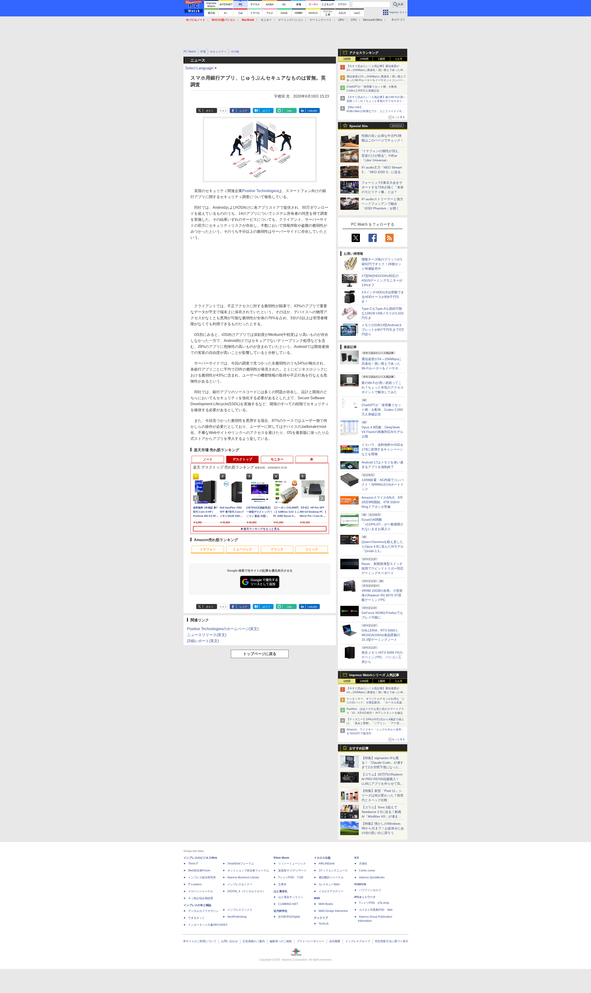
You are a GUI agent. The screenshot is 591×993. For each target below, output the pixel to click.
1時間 (346, 59)
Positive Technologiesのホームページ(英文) (223, 629)
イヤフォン (208, 549)
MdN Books (326, 904)
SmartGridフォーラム (240, 863)
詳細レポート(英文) (203, 641)
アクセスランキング (363, 53)
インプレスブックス (239, 909)
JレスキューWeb (329, 884)
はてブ (266, 110)
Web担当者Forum (199, 870)
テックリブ (321, 917)
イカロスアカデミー (331, 891)
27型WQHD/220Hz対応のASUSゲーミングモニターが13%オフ (382, 280)
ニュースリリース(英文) (206, 635)
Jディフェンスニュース (333, 870)
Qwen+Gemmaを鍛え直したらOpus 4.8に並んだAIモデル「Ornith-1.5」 (383, 546)
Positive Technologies (260, 191)
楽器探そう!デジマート (292, 870)
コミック (311, 549)
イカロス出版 (322, 857)
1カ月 (398, 59)
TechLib (324, 923)
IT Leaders (195, 884)
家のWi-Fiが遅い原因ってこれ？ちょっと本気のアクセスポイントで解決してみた (383, 387)
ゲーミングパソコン (290, 19)
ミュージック (242, 549)
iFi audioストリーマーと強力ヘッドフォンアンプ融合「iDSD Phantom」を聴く (382, 203)
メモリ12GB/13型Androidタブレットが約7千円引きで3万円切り (383, 329)
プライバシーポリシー (310, 941)
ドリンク (277, 549)
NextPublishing (237, 916)
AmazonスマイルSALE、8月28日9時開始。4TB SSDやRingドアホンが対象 (382, 502)
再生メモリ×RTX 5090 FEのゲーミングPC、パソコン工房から (382, 657)
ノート (208, 459)
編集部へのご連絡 (281, 941)
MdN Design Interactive (333, 911)
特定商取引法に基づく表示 (391, 941)
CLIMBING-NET (288, 904)
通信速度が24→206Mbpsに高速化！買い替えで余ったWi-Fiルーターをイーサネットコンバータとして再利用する (376, 80)
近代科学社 (280, 911)
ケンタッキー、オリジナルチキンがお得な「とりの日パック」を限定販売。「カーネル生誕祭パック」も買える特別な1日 (376, 702)
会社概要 (334, 941)
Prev (196, 498)
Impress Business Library (243, 877)
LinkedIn (312, 110)
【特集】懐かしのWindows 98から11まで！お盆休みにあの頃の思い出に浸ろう (383, 828)
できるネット (196, 917)
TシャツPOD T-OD (290, 877)
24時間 (364, 59)
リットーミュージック (292, 863)
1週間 (381, 59)
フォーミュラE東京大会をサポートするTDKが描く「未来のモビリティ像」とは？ (383, 187)
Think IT (193, 863)
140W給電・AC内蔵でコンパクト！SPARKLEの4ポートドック (383, 484)
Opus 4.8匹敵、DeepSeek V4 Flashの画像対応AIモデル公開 (382, 431)
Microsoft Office (372, 19)
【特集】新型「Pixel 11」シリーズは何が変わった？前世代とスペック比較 (383, 795)
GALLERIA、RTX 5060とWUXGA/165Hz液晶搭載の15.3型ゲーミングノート (381, 634)
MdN (317, 898)
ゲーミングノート (321, 19)
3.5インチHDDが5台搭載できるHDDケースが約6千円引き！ (383, 296)
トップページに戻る (259, 654)
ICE (356, 857)
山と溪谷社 (280, 891)
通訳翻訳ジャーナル (331, 877)
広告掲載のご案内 (254, 941)
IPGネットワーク (365, 897)
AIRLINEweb (327, 863)
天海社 (363, 863)
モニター (266, 19)
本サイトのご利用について (199, 941)
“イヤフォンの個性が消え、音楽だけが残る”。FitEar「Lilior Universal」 (381, 155)
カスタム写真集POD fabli (375, 909)
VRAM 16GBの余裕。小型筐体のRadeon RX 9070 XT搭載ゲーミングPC (382, 595)
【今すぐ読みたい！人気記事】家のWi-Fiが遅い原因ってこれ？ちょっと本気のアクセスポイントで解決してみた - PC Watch (376, 101)
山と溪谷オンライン (290, 897)
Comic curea (367, 870)
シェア (243, 110)
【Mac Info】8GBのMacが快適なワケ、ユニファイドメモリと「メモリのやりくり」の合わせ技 (375, 111)
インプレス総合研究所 (202, 877)
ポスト (210, 110)
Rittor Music (281, 857)
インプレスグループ (357, 941)
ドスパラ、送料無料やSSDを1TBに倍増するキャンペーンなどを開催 (383, 449)
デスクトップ (242, 459)
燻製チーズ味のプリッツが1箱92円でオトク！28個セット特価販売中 (382, 263)
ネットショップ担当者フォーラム (248, 870)
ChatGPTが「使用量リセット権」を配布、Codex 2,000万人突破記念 (382, 409)
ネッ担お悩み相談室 (200, 898)
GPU (341, 19)
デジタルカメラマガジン (203, 911)
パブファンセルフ (370, 890)
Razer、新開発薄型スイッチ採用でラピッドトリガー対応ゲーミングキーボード (383, 568)
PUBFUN (360, 884)
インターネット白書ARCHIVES (207, 924)
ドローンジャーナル (200, 891)
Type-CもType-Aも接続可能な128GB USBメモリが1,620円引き (383, 313)
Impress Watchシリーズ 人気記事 (374, 675)
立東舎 (282, 884)
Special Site (358, 126)
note (289, 110)
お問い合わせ (229, 941)
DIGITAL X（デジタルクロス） (246, 891)
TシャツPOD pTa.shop (374, 902)
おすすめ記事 (359, 748)
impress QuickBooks (372, 877)
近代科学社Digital (289, 916)
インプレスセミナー (239, 884)
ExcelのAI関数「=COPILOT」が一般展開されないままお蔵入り (383, 524)
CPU (354, 19)
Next (322, 498)
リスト (223, 110)
